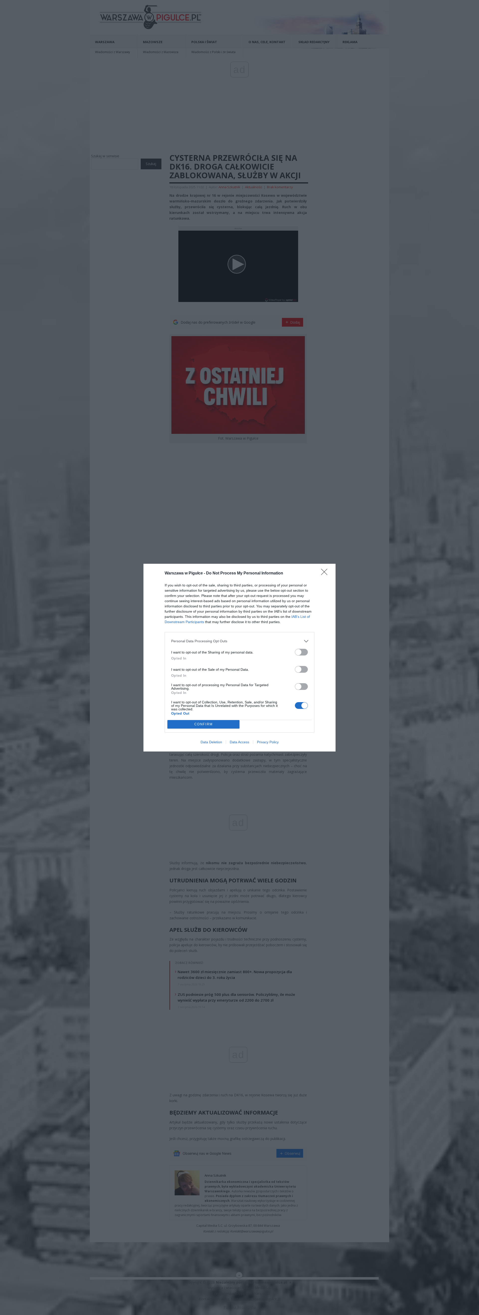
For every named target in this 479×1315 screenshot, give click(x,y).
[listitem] (239, 641)
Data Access (239, 742)
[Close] (326, 573)
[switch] (301, 652)
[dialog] (239, 657)
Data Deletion (211, 742)
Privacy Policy (268, 742)
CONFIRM (203, 724)
